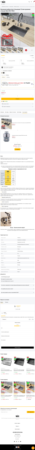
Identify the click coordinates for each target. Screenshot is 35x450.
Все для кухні (11, 6)
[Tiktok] (18, 441)
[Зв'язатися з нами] (29, 1)
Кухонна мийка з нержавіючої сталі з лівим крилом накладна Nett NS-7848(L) (19, 396)
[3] (17, 325)
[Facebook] (14, 441)
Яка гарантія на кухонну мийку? (6, 279)
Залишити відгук (17, 347)
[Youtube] (20, 441)
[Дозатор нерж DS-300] (2, 63)
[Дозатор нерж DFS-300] (20, 63)
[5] (20, 325)
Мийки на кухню (16, 6)
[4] (18, 325)
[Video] (26, 50)
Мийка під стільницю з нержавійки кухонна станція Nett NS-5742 (6, 396)
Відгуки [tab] (2, 302)
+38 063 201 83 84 (17, 432)
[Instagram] (16, 441)
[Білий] (5, 73)
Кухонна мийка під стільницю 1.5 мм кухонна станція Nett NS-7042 (21, 122)
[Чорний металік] (3, 73)
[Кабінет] (31, 1)
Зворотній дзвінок (17, 434)
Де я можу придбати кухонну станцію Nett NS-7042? (10, 292)
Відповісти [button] (4, 319)
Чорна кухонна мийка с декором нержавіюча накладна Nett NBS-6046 (19, 370)
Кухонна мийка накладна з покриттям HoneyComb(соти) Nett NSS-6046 (6, 370)
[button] (31, 57)
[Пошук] (2, 4)
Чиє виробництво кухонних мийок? (7, 288)
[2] (16, 325)
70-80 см (3, 77)
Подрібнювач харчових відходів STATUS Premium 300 (19, 135)
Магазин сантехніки (6, 6)
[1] (14, 325)
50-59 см (8, 77)
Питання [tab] (6, 302)
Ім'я (1, 327)
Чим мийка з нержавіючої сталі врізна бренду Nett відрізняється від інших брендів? (15, 285)
